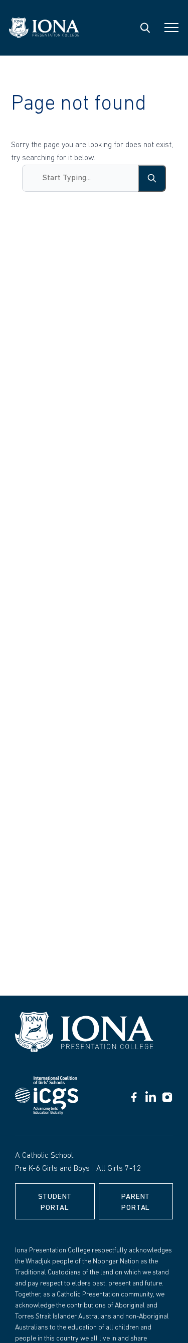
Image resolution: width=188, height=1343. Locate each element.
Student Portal (55, 1202)
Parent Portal (135, 1202)
